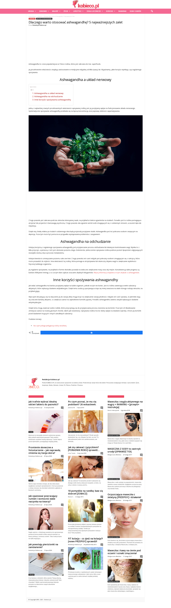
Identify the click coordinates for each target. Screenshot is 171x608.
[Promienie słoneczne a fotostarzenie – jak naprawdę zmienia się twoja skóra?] (46, 470)
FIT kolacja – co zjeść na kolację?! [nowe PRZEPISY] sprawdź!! (85, 540)
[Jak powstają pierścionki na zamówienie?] (46, 564)
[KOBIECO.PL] (85, 4)
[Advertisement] (86, 44)
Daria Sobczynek (113, 410)
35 (101, 453)
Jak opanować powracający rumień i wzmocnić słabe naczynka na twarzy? (42, 498)
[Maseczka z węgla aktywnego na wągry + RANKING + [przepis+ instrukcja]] (125, 424)
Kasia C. (70, 497)
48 (141, 410)
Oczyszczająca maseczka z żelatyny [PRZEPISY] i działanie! (124, 496)
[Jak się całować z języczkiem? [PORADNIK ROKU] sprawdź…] (85, 467)
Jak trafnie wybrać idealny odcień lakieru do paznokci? (43, 403)
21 (101, 497)
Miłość (55, 11)
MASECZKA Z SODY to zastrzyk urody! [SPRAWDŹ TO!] (124, 450)
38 (141, 455)
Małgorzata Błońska (114, 455)
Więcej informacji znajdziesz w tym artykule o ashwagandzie (116, 272)
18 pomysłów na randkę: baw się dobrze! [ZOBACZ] (85, 492)
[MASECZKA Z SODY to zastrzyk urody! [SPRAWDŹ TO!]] (125, 468)
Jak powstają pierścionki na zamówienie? (43, 546)
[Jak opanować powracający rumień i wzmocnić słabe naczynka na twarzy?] (46, 518)
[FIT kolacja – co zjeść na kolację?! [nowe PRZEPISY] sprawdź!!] (85, 558)
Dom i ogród (135, 11)
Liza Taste (71, 453)
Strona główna (32, 16)
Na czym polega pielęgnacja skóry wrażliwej (50, 326)
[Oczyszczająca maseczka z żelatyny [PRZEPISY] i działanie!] (125, 520)
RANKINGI (122, 11)
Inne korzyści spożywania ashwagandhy (52, 99)
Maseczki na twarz (113, 435)
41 (101, 407)
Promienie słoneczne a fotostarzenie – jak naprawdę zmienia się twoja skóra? (44, 450)
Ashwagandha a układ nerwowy (49, 93)
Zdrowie (43, 11)
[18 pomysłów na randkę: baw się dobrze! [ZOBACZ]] (85, 510)
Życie (66, 11)
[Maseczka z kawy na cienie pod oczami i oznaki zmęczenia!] (125, 570)
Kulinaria (71, 569)
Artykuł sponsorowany (44, 18)
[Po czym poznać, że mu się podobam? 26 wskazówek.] (85, 421)
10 (141, 556)
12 (101, 544)
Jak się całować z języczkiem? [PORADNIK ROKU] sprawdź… (83, 449)
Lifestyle (77, 11)
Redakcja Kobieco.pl (39, 25)
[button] (151, 11)
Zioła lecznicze (94, 11)
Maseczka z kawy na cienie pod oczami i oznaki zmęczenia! (124, 552)
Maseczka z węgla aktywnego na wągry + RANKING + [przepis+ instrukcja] (125, 404)
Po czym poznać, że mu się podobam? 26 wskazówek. (82, 403)
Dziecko (109, 11)
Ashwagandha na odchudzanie (48, 96)
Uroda (31, 11)
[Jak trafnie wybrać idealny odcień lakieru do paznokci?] (46, 421)
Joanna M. (71, 407)
